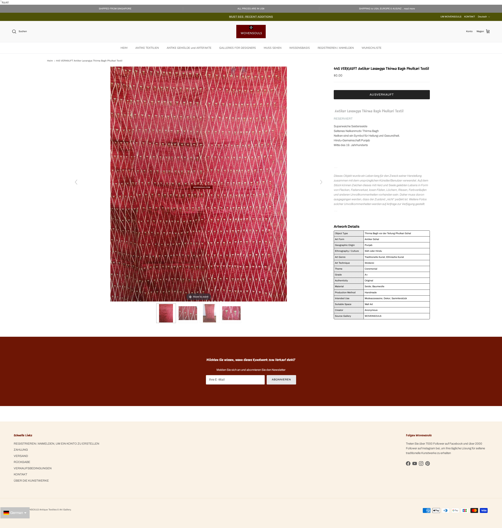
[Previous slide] (76, 182)
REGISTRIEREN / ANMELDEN (336, 48)
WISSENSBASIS (299, 48)
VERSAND (21, 456)
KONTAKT (469, 16)
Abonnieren (281, 379)
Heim (50, 61)
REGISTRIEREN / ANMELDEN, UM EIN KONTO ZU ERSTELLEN (56, 443)
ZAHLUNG (21, 449)
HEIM (124, 48)
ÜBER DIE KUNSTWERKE (31, 480)
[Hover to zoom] (198, 183)
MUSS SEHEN (272, 48)
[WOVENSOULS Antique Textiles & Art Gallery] (251, 31)
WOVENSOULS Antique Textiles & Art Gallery (46, 509)
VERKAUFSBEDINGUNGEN (33, 468)
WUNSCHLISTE (371, 48)
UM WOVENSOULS (450, 16)
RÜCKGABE (22, 462)
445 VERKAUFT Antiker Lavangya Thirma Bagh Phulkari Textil (89, 61)
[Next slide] (321, 182)
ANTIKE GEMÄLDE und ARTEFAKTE (189, 48)
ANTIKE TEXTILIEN (147, 48)
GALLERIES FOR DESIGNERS (237, 48)
